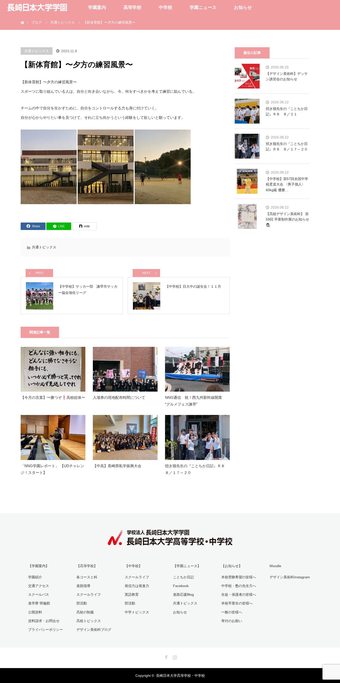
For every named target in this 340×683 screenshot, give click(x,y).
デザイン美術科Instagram (290, 577)
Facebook (181, 586)
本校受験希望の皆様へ (238, 577)
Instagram (174, 656)
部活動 (81, 603)
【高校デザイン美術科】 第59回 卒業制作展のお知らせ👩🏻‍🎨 (287, 219)
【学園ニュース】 (187, 566)
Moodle (275, 566)
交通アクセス (38, 586)
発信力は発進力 (137, 586)
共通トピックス (36, 51)
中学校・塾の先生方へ (238, 586)
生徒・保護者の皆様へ (238, 594)
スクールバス (38, 594)
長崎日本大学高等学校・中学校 (180, 676)
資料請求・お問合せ (43, 621)
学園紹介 (35, 577)
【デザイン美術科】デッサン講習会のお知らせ (287, 76)
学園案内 (97, 7)
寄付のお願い (231, 621)
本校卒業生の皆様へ (237, 603)
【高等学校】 (86, 566)
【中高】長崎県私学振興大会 (117, 466)
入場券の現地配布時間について (119, 397)
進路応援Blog (183, 594)
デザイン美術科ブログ (93, 630)
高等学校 (132, 7)
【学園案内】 (38, 566)
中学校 (165, 7)
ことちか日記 (183, 577)
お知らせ (243, 7)
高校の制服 (85, 612)
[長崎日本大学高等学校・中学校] (170, 541)
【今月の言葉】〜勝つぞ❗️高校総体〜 (53, 397)
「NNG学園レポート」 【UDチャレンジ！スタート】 (52, 469)
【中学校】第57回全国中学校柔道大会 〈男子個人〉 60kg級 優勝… (287, 184)
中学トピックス (137, 612)
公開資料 (35, 612)
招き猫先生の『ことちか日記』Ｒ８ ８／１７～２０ (196, 469)
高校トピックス (88, 621)
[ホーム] (22, 17)
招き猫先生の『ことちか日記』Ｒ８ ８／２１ (287, 111)
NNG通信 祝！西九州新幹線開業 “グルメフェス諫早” (195, 400)
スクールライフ (88, 594)
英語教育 (132, 594)
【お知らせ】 (231, 566)
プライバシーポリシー (45, 630)
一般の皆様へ (231, 612)
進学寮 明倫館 (39, 603)
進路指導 (83, 586)
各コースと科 (86, 577)
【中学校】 (133, 566)
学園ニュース (203, 7)
